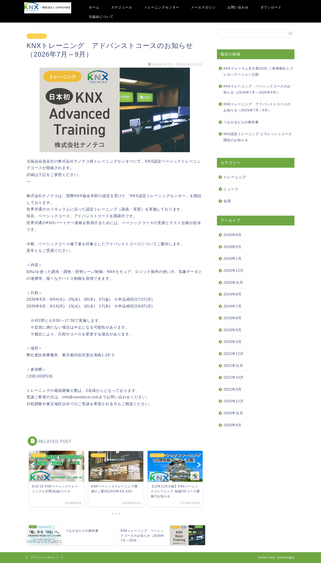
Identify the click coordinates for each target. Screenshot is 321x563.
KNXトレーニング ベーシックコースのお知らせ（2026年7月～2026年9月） (257, 89)
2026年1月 (232, 258)
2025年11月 (233, 282)
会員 (227, 201)
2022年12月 (233, 354)
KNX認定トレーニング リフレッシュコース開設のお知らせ (257, 137)
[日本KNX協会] (47, 12)
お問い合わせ (238, 7)
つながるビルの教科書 (241, 122)
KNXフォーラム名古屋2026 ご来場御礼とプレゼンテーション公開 (258, 71)
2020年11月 (233, 413)
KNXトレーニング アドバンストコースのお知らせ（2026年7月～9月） (257, 107)
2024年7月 (232, 306)
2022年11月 (233, 366)
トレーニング (36, 36)
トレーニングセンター (161, 7)
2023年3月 (232, 342)
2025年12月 (233, 270)
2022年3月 (232, 389)
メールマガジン (203, 7)
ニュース (231, 189)
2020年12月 (233, 401)
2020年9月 (232, 425)
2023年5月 (232, 330)
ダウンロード (271, 7)
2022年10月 (233, 377)
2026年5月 (232, 247)
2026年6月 (232, 235)
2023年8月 (232, 318)
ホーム (94, 7)
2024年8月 (232, 294)
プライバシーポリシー (44, 557)
